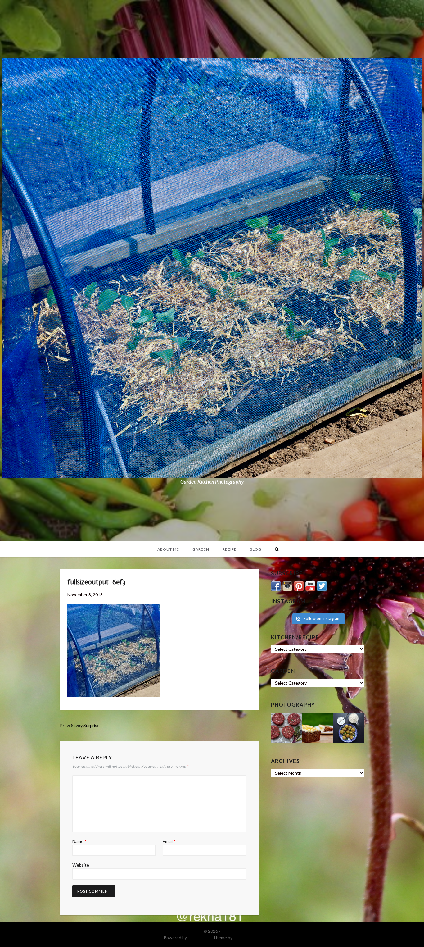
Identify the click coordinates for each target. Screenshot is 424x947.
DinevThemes (247, 937)
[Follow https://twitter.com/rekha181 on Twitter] (322, 585)
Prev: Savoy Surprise (80, 725)
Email (169, 841)
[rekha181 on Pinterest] (299, 585)
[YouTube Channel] (310, 585)
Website (80, 864)
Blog (255, 549)
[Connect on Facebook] (276, 585)
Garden (200, 549)
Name (79, 841)
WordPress (199, 937)
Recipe (230, 549)
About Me (168, 549)
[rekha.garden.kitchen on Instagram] (287, 585)
